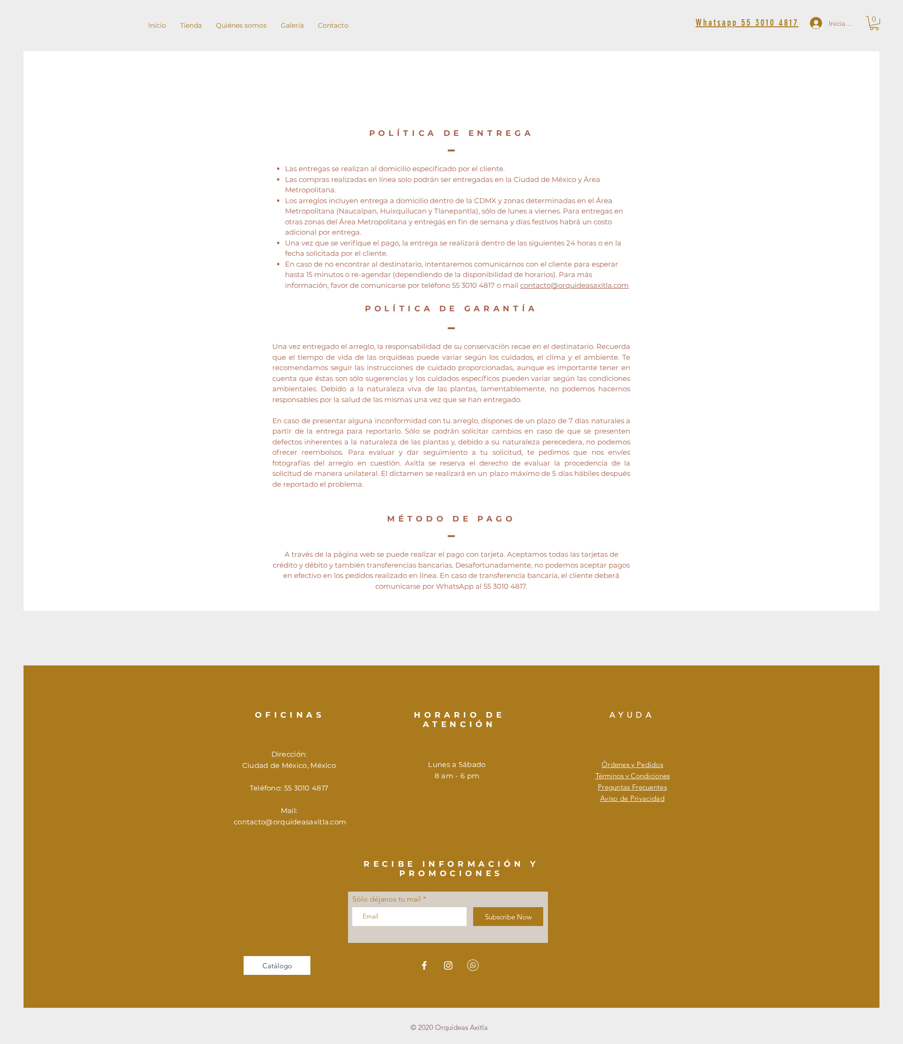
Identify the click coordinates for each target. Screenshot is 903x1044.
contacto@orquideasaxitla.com (574, 285)
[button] (874, 23)
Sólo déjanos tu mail (386, 899)
